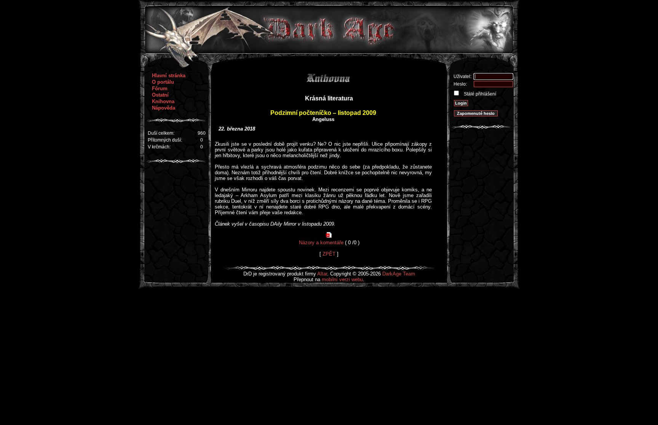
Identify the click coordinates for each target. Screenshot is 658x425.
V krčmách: (159, 147)
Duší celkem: (161, 133)
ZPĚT (329, 254)
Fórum (160, 88)
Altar (322, 274)
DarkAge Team (398, 274)
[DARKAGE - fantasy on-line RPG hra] (329, 51)
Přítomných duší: (165, 140)
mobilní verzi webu (342, 279)
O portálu (163, 82)
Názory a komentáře (321, 242)
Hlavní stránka (168, 75)
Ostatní (160, 95)
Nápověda (163, 108)
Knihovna (163, 101)
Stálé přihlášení (479, 94)
